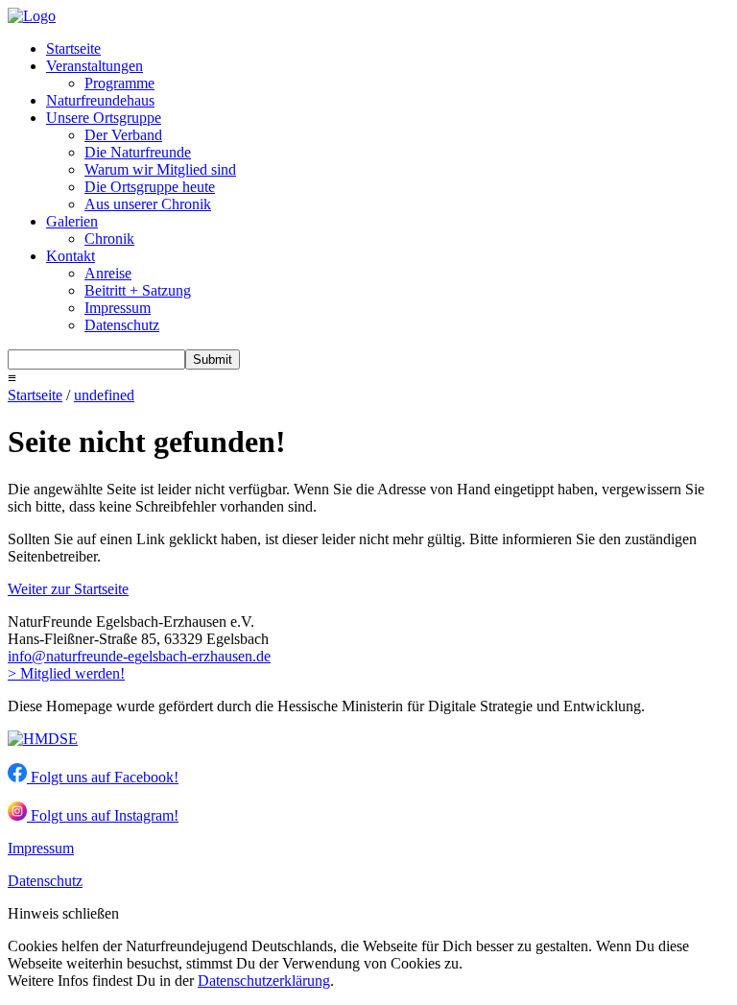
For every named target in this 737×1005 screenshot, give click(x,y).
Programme (119, 83)
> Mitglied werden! (66, 673)
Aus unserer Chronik (147, 204)
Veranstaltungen (94, 66)
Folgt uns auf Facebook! (102, 777)
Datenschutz (121, 325)
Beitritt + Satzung (137, 290)
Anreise (107, 273)
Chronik (109, 238)
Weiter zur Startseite (68, 589)
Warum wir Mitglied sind (160, 169)
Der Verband (123, 135)
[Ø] (39, 656)
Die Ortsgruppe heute (149, 187)
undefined (104, 395)
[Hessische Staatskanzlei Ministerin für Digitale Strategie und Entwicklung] (43, 738)
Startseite (73, 48)
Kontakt (70, 256)
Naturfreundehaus (100, 100)
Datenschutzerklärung (264, 980)
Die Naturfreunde (137, 152)
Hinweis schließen (63, 913)
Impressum (117, 307)
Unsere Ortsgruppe (103, 117)
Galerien (72, 221)
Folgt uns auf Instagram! (102, 815)
